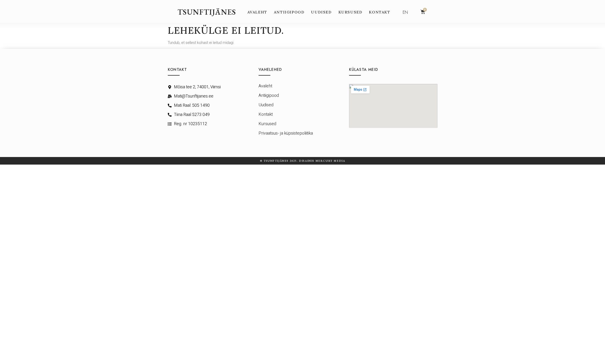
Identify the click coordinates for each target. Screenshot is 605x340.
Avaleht (257, 12)
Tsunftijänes (206, 12)
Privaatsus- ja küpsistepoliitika (286, 133)
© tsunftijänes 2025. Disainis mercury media (302, 161)
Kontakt (379, 12)
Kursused (350, 12)
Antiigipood (289, 12)
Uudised (321, 12)
